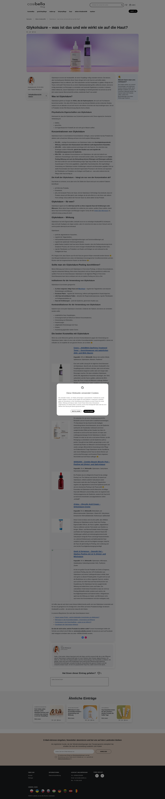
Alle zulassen (89, 411)
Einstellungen (76, 411)
